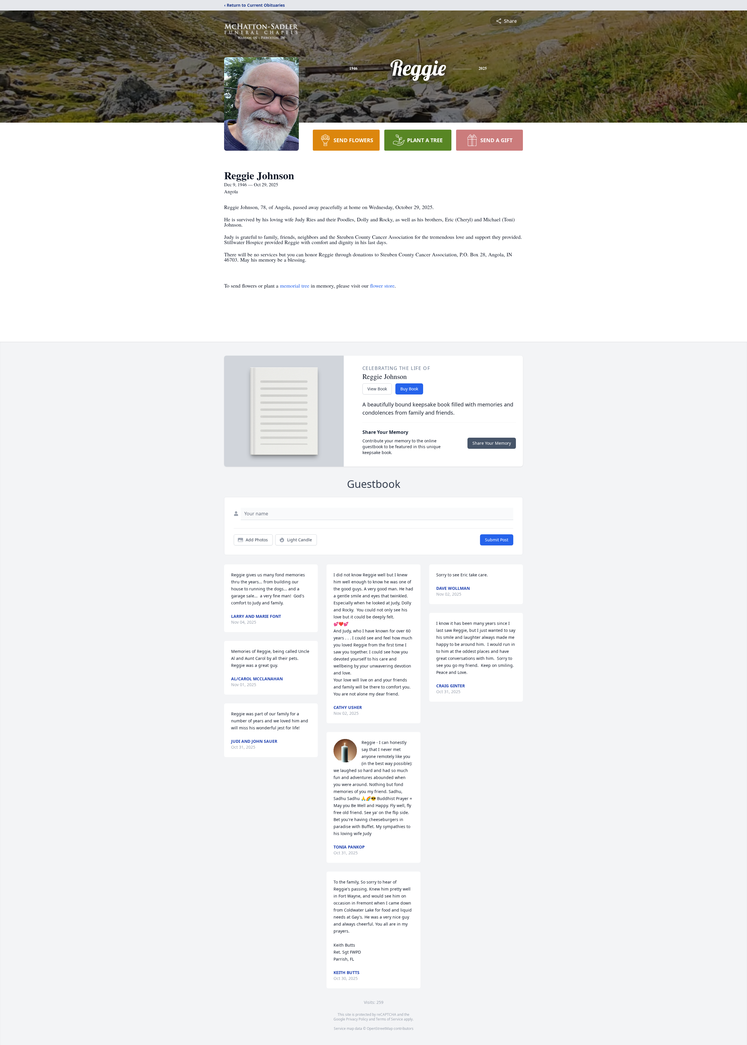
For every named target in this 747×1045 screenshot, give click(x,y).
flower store (382, 285)
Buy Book (409, 389)
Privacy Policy (357, 1019)
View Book (377, 389)
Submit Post (496, 540)
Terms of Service (389, 1019)
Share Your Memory (491, 443)
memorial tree (294, 285)
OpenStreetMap (380, 1028)
